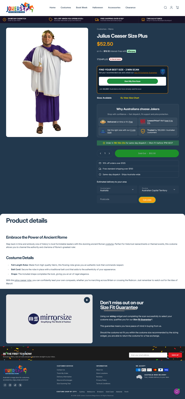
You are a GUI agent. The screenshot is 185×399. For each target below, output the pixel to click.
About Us (99, 370)
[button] (87, 300)
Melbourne (91, 392)
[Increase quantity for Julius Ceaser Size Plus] (110, 153)
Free (131, 122)
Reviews (99, 377)
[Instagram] (10, 385)
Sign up (175, 355)
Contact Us (61, 370)
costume (110, 244)
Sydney (82, 392)
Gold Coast (110, 392)
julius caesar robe (23, 280)
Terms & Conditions (103, 384)
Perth (126, 392)
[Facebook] (5, 385)
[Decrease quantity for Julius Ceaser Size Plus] (100, 153)
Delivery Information (64, 377)
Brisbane (100, 392)
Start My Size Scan (132, 81)
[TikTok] (15, 385)
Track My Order (62, 373)
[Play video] (49, 318)
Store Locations (102, 373)
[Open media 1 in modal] (47, 82)
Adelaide (119, 392)
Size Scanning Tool (64, 384)
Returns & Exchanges (64, 380)
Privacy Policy (101, 380)
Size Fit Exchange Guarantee (145, 73)
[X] (20, 385)
